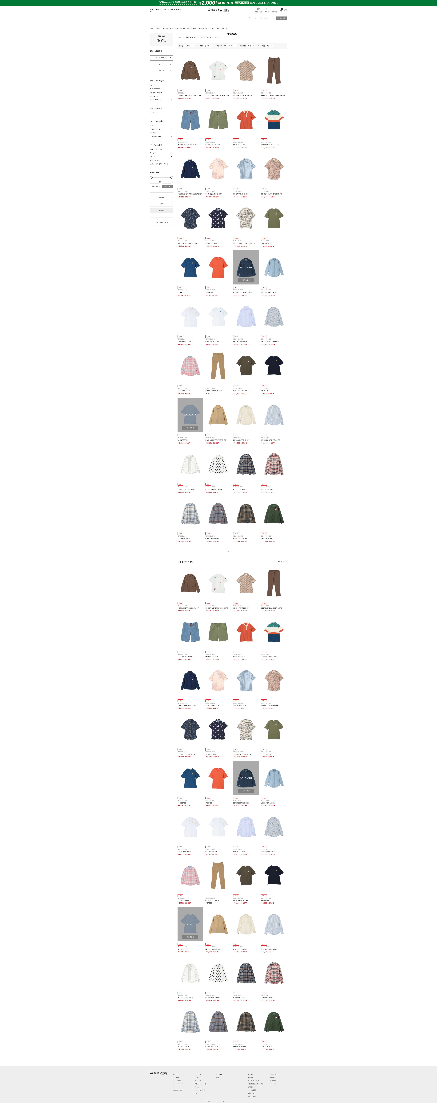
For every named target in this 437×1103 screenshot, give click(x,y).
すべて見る (282, 561)
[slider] (151, 177)
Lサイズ (161, 64)
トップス (197, 1077)
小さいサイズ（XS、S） (157, 149)
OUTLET (161, 210)
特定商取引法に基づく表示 (255, 1084)
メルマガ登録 (252, 1096)
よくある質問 (252, 1090)
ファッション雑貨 (200, 1090)
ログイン (267, 12)
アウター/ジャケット (200, 1084)
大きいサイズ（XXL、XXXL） (159, 164)
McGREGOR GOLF (156, 92)
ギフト (196, 1093)
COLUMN (219, 1074)
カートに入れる (280, 10)
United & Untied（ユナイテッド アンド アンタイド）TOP (167, 28)
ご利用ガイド (258, 12)
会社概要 (250, 1074)
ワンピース (198, 1081)
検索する (167, 186)
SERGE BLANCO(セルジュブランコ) (198, 28)
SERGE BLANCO (161, 58)
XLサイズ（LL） (155, 160)
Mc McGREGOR (155, 89)
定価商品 (161, 197)
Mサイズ (161, 70)
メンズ (152, 113)
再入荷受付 (246, 280)
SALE (161, 204)
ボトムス (197, 1087)
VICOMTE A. (154, 96)
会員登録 (274, 12)
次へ (285, 551)
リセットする (156, 186)
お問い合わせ (252, 1093)
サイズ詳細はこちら (161, 222)
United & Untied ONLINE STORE (218, 10)
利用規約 (250, 1077)
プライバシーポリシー (254, 1081)
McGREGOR (154, 85)
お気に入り (285, 10)
